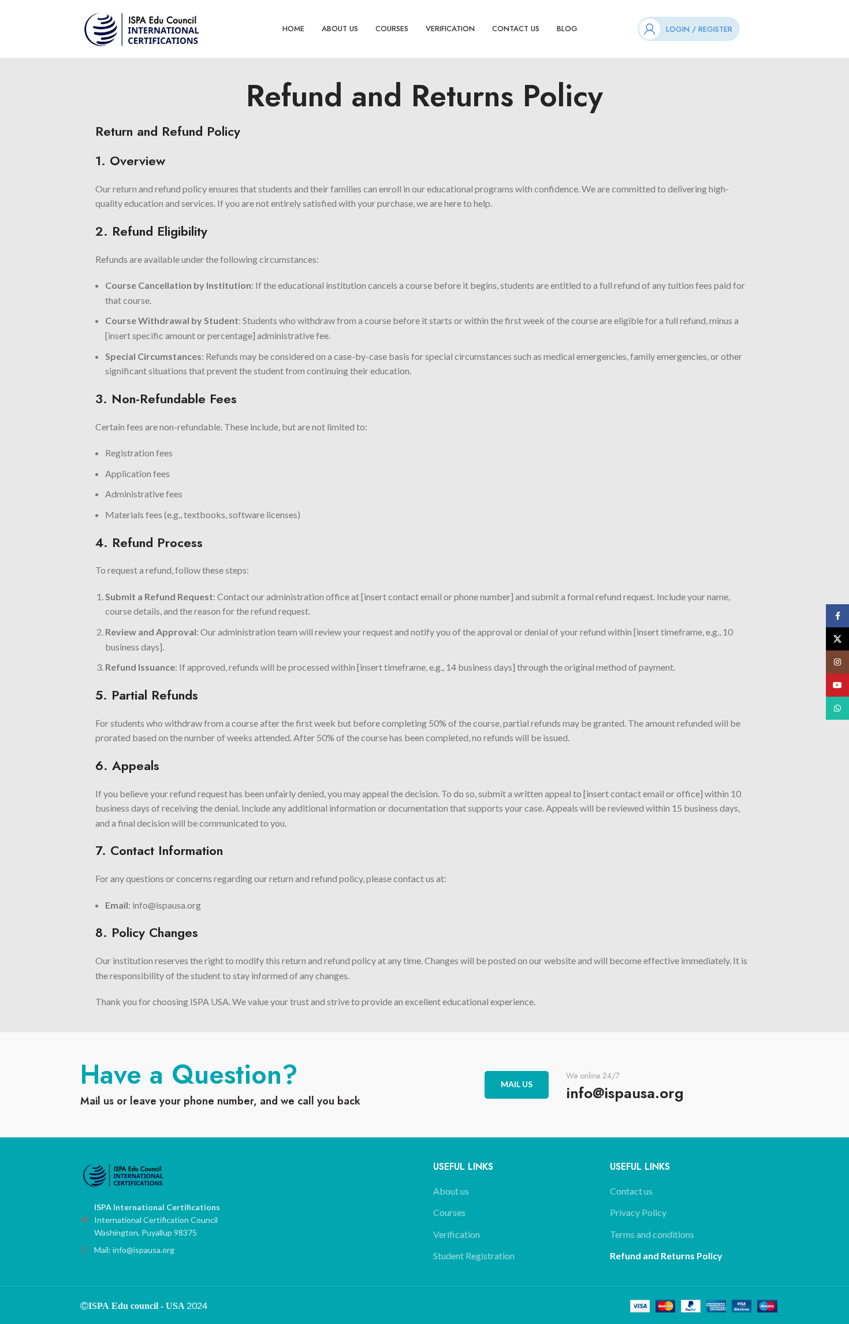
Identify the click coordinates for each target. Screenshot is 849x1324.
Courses (449, 1212)
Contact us (631, 1190)
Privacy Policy (638, 1212)
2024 (196, 1305)
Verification (456, 1234)
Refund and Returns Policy (666, 1255)
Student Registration (474, 1255)
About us (451, 1190)
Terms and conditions (652, 1234)
